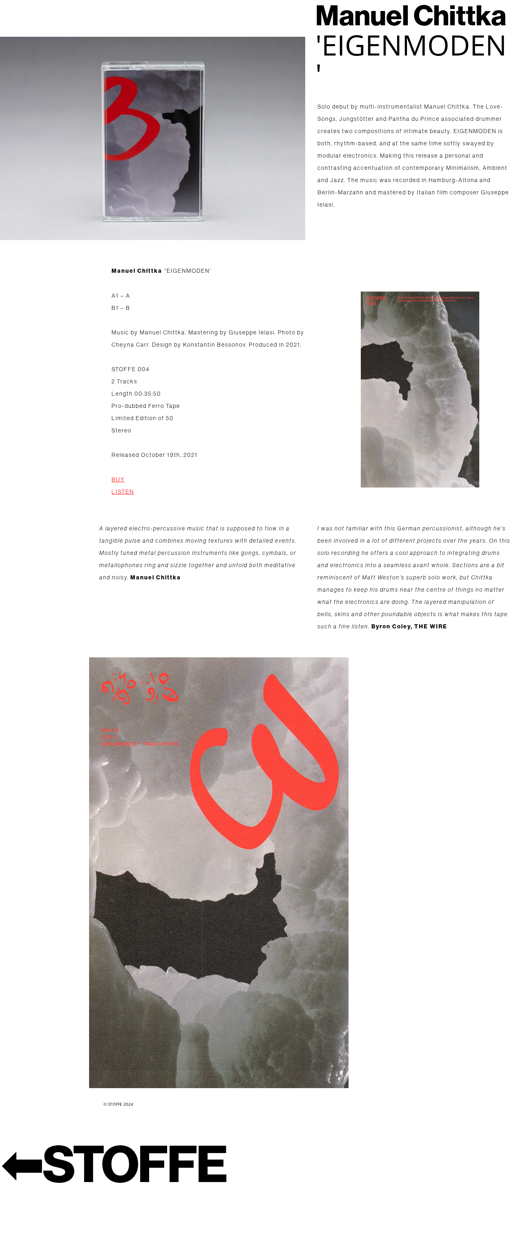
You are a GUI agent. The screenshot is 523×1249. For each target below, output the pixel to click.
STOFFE (134, 1165)
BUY (118, 479)
